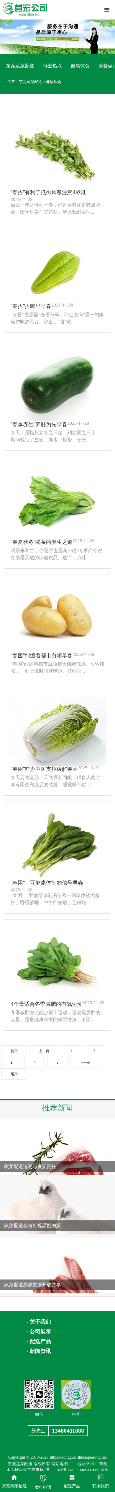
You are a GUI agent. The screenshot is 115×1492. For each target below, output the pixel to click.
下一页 (85, 1062)
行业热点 (52, 65)
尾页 (14, 1073)
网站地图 (59, 1464)
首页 (14, 1050)
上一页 (44, 1050)
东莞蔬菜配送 (20, 65)
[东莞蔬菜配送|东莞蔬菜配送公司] (25, 8)
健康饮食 (80, 65)
